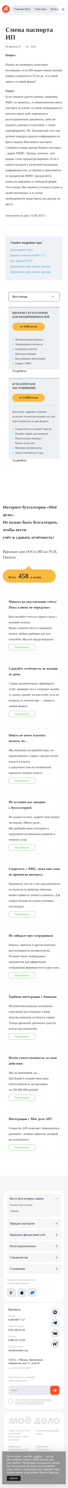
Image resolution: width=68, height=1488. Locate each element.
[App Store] (21, 1292)
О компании (17, 1268)
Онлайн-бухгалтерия (21, 1205)
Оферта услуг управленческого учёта (18, 1448)
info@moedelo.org (18, 1350)
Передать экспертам (22, 1223)
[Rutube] (55, 1343)
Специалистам (19, 1257)
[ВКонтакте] (55, 1333)
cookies (37, 1456)
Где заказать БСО (21, 260)
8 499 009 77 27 (16, 1319)
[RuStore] (32, 1292)
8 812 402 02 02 (16, 1330)
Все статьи (19, 296)
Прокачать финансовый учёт (27, 1234)
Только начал (40, 9)
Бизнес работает (58, 9)
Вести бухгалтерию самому (27, 1198)
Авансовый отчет (21, 249)
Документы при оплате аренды (30, 266)
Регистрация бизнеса (23, 1246)
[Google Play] (11, 1292)
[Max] (55, 1312)
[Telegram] (55, 1322)
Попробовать (22, 647)
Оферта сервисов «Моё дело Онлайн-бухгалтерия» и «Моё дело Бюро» (18, 1435)
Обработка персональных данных (47, 1432)
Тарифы (14, 1211)
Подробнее (19, 371)
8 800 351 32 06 (16, 1340)
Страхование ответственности (43, 1448)
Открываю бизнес (22, 9)
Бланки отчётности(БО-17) (27, 255)
